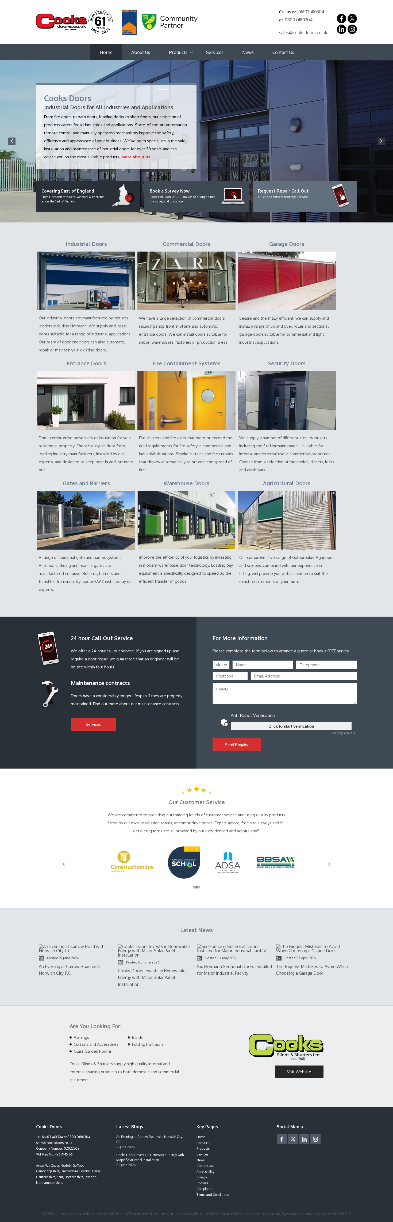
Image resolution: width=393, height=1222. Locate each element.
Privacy (201, 1177)
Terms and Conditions (212, 1195)
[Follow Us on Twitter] (352, 18)
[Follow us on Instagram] (352, 29)
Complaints (204, 1189)
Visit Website (299, 1071)
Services (215, 52)
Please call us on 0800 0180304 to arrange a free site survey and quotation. (182, 195)
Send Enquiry (236, 744)
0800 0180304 (299, 19)
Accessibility (205, 1172)
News (248, 52)
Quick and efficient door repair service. (283, 193)
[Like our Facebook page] (341, 18)
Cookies (202, 1183)
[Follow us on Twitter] (293, 1139)
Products (178, 52)
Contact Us (283, 52)
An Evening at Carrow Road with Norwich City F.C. (149, 1139)
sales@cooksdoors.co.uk (303, 32)
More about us (135, 156)
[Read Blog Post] (76, 948)
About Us (140, 52)
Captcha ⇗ (343, 733)
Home (106, 52)
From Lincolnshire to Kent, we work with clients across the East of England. (72, 195)
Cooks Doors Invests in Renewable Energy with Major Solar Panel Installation (150, 1157)
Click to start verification (291, 726)
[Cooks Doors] (74, 22)
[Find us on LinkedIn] (341, 29)
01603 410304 (311, 11)
